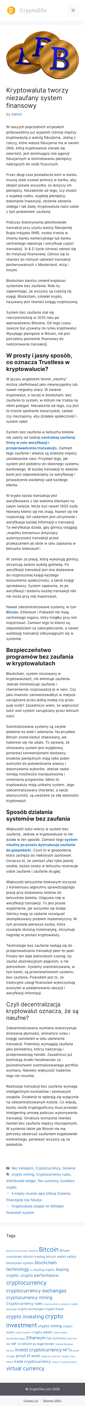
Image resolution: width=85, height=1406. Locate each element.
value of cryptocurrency (64, 1362)
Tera (73, 1356)
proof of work (28, 1356)
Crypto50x (33, 10)
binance (33, 1250)
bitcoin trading (34, 1257)
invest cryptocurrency (38, 1349)
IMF (8, 1344)
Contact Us (31, 1400)
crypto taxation (23, 1332)
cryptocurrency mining (29, 1297)
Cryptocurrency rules (53, 1174)
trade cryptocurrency (32, 1361)
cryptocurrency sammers (57, 1304)
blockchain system (20, 1263)
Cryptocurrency (47, 1168)
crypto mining (23, 1174)
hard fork (72, 1338)
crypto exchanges (31, 1309)
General (68, 1168)
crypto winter (60, 1332)
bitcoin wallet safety (61, 1257)
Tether (9, 1362)
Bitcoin (49, 1249)
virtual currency (25, 1368)
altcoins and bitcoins (17, 1251)
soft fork (56, 1356)
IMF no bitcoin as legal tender (32, 1344)
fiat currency (48, 1181)
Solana (66, 1356)
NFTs (67, 1350)
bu (31, 1270)
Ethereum (36, 1337)
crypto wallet (42, 1332)
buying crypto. (44, 1270)
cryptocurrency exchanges (36, 1291)
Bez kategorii (22, 1168)
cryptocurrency (26, 1282)
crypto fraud (54, 1309)
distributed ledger (21, 1181)
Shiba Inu (46, 1356)
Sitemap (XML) (52, 1400)
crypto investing (25, 1317)
